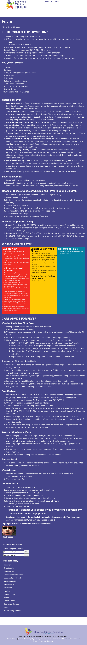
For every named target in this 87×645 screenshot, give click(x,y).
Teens (6, 607)
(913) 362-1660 (52, 1)
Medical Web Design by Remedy (32, 639)
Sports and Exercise (11, 604)
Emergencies (9, 571)
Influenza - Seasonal (15, 83)
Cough (9, 70)
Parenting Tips (9, 594)
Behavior (7, 565)
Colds (8, 67)
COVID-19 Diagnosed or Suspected (21, 73)
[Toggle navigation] (43, 12)
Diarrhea (10, 75)
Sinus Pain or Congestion (17, 86)
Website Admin (49, 641)
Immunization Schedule (13, 578)
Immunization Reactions (16, 81)
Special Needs (9, 601)
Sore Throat (11, 89)
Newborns (8, 588)
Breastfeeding (9, 568)
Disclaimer (73, 639)
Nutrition (7, 591)
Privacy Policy (11, 639)
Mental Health (9, 584)
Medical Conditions (11, 581)
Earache (9, 78)
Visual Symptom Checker (13, 549)
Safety (6, 597)
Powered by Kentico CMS (55, 639)
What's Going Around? (12, 611)
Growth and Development (13, 575)
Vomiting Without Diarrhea (17, 92)
